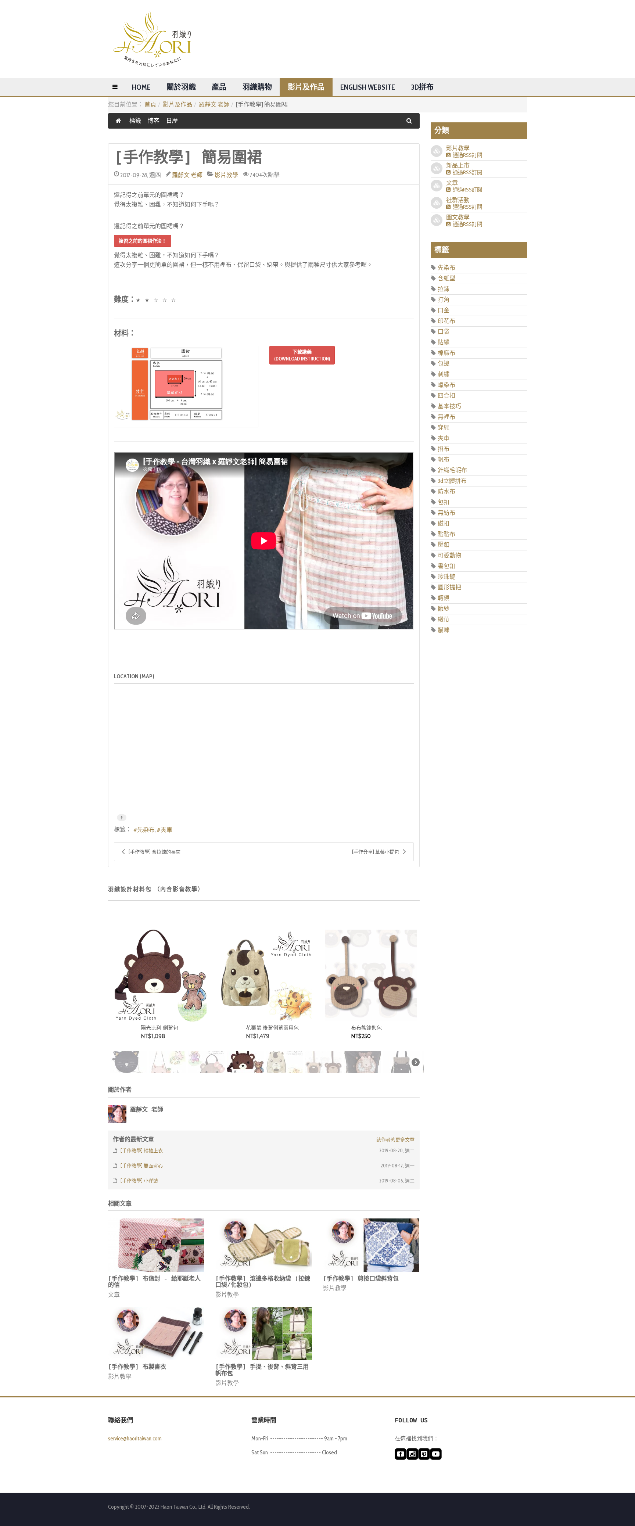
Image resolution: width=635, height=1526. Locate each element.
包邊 (443, 363)
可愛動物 (449, 555)
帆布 (443, 459)
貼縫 (443, 342)
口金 (443, 310)
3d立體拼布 (452, 480)
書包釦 (446, 566)
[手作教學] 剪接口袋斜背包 (361, 1278)
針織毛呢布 (452, 470)
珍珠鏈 (446, 576)
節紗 (443, 608)
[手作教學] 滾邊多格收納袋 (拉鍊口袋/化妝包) (262, 1282)
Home (141, 87)
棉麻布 (446, 352)
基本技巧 (449, 406)
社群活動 (458, 200)
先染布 (146, 829)
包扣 (443, 502)
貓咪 (443, 629)
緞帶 (443, 619)
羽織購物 (257, 87)
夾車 (166, 829)
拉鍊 (443, 289)
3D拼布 (422, 87)
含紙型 (446, 278)
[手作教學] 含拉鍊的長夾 (154, 852)
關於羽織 (181, 87)
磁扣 (443, 523)
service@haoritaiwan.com (135, 1438)
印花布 (446, 320)
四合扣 (446, 395)
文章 (114, 1294)
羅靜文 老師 (214, 104)
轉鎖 (443, 598)
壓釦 (443, 544)
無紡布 (446, 512)
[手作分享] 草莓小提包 (375, 852)
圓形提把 (449, 587)
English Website (367, 87)
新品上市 (458, 165)
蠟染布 (446, 384)
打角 (443, 299)
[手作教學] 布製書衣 (137, 1366)
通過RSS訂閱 (466, 155)
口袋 (443, 331)
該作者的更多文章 (395, 1139)
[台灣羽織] (152, 39)
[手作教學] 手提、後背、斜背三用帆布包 (262, 1370)
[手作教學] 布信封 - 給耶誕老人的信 (154, 1282)
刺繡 (443, 374)
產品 (219, 87)
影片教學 (226, 175)
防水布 (446, 491)
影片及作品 (306, 87)
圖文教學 (458, 217)
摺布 (443, 448)
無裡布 (446, 416)
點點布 (446, 534)
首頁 (150, 104)
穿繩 (443, 427)
